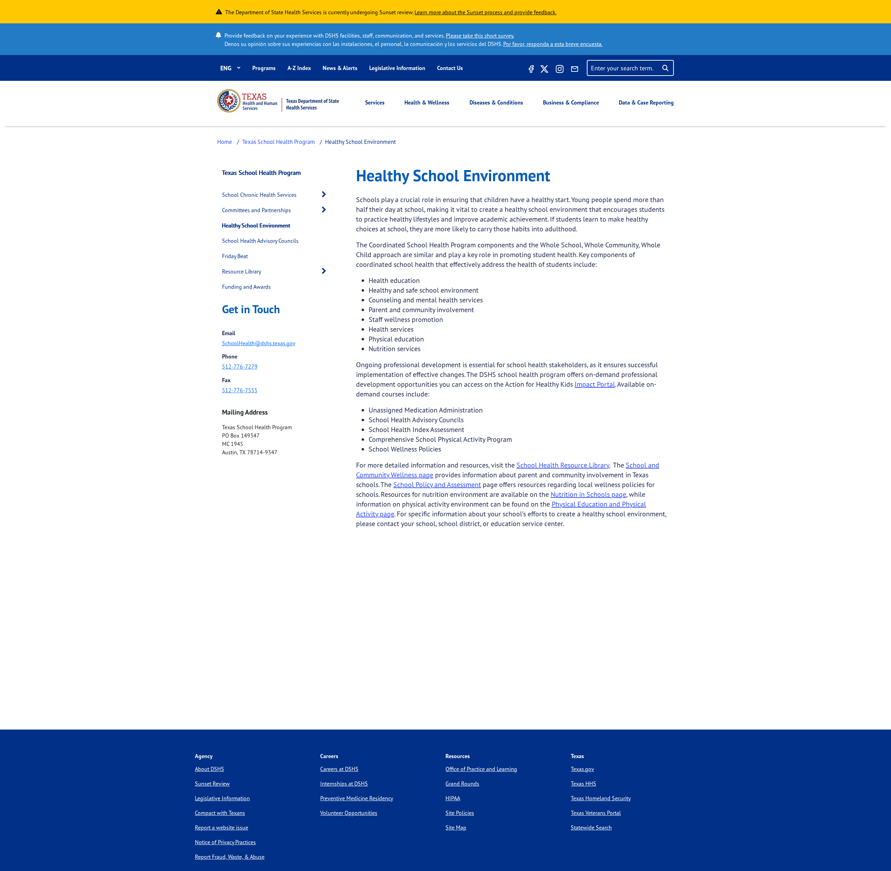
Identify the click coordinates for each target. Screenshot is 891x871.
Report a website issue (221, 827)
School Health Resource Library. (563, 465)
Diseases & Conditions (496, 102)
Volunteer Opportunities (348, 812)
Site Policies (460, 812)
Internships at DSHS (344, 783)
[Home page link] (278, 101)
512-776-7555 (240, 390)
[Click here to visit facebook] (530, 70)
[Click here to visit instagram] (559, 70)
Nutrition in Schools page (588, 494)
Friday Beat (235, 256)
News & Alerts (340, 67)
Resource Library (241, 271)
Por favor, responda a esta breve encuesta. (552, 43)
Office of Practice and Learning (481, 768)
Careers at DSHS (339, 768)
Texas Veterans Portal (596, 812)
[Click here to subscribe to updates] (574, 70)
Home (224, 141)
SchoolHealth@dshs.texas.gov (258, 343)
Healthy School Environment (256, 225)
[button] (326, 194)
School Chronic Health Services (259, 194)
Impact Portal (595, 384)
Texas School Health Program (278, 141)
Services (375, 102)
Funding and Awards (246, 286)
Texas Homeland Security (601, 798)
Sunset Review (212, 783)
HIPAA (453, 798)
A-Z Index (299, 67)
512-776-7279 (240, 366)
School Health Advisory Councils (260, 240)
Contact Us (450, 67)
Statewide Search (591, 827)
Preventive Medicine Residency (356, 798)
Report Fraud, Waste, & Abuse (230, 856)
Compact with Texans (220, 812)
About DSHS (209, 768)
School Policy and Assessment (437, 484)
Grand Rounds (462, 783)
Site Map (456, 827)
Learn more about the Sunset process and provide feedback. (486, 12)
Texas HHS (583, 783)
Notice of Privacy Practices (225, 842)
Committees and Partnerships (256, 210)
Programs (264, 67)
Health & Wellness (426, 102)
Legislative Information (397, 67)
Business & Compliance (571, 102)
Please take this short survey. (480, 35)
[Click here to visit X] (544, 70)
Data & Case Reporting (646, 102)
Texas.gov (582, 768)
